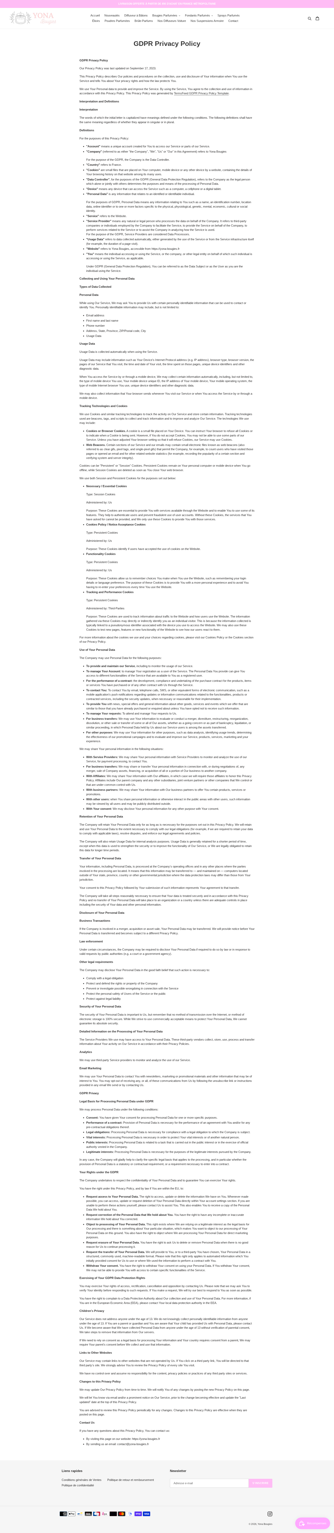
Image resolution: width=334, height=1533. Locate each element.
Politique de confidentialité (78, 1485)
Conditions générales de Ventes (81, 1479)
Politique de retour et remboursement (130, 1479)
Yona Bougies (265, 1524)
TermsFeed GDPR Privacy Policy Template (201, 93)
